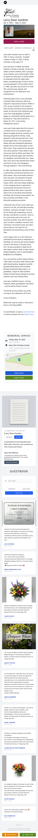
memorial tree (28, 312)
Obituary (8, 48)
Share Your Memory (11, 462)
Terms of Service (24, 830)
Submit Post (19, 493)
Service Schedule (23, 48)
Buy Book (18, 437)
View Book (9, 437)
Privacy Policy (14, 830)
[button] (19, 360)
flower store (28, 314)
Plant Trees (19, 378)
